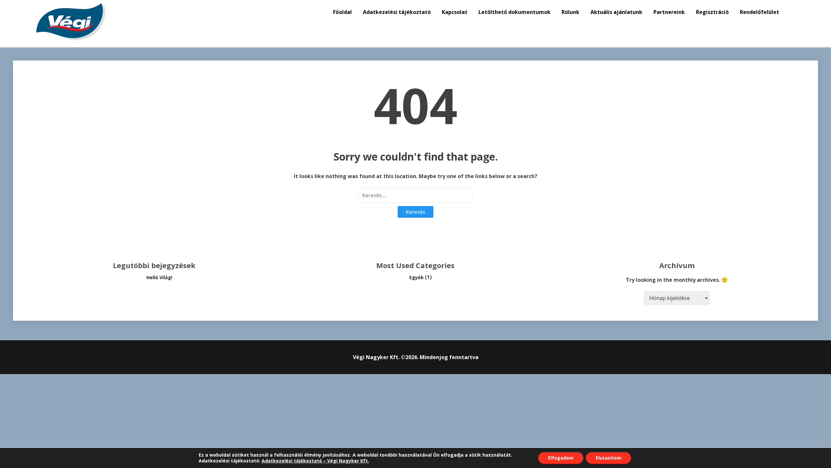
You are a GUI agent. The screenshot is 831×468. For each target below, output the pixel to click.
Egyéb (416, 277)
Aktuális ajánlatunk (616, 12)
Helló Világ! (159, 277)
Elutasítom (608, 458)
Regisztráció (712, 12)
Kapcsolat (454, 12)
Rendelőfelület (759, 12)
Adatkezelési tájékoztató (397, 12)
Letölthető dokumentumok (514, 12)
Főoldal (342, 12)
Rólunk (570, 12)
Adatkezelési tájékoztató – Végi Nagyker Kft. (315, 461)
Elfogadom (561, 458)
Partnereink (669, 12)
